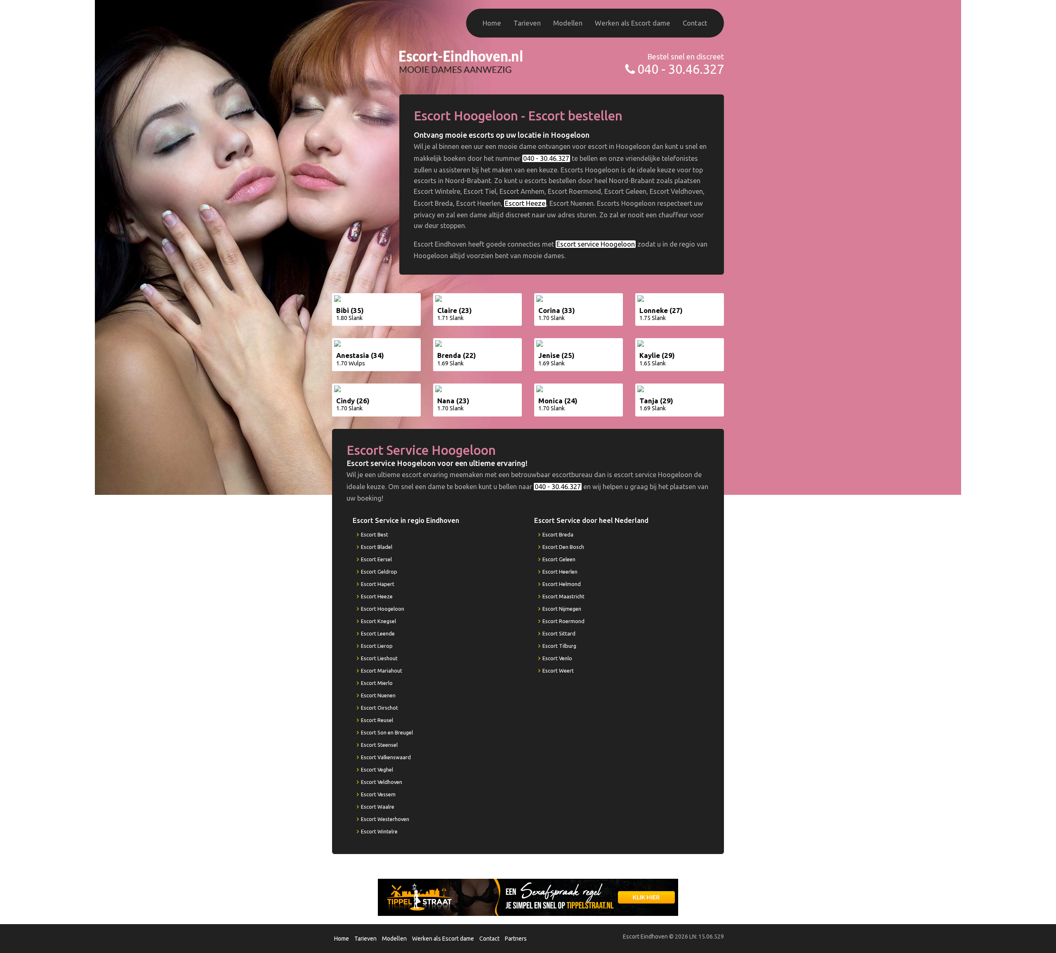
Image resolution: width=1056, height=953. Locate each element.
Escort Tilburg (559, 646)
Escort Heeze (525, 203)
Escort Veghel (377, 769)
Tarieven (527, 23)
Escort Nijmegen (561, 609)
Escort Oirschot (379, 708)
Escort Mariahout (381, 670)
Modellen (567, 23)
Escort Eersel (376, 559)
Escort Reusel (377, 720)
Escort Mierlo (377, 683)
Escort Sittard (558, 633)
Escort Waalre (377, 806)
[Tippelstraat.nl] (528, 897)
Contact (695, 23)
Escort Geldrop (379, 571)
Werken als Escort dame (632, 23)
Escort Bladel (376, 547)
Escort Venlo (557, 658)
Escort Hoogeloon (382, 609)
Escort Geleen (558, 559)
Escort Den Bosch (563, 547)
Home (492, 23)
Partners (516, 938)
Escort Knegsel (378, 621)
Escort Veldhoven (381, 782)
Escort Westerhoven (385, 819)
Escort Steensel (379, 745)
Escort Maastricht (563, 596)
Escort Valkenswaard (386, 757)
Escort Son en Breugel (387, 732)
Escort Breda (557, 534)
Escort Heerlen (560, 571)
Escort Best (374, 534)
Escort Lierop (377, 646)
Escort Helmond (561, 584)
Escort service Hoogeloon (595, 244)
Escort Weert (558, 670)
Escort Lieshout (379, 658)
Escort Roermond (563, 621)
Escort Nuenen (378, 695)
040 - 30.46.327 (680, 69)
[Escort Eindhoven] (461, 60)
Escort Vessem (378, 794)
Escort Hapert (377, 584)
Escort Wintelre (379, 831)
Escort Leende (378, 633)
